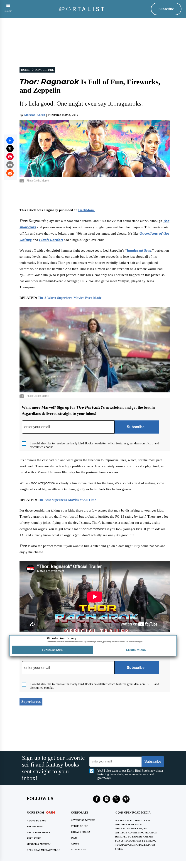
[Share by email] (10, 164)
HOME (25, 69)
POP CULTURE (44, 69)
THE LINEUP (34, 838)
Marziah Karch (34, 115)
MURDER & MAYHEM (38, 844)
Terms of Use (79, 826)
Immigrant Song (139, 250)
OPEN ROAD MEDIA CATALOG (43, 850)
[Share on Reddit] (10, 173)
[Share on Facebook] (10, 140)
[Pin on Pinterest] (10, 156)
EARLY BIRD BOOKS (38, 832)
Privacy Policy (81, 832)
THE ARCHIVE (35, 826)
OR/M (74, 838)
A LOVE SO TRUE (36, 820)
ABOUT (75, 843)
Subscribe (166, 9)
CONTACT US (78, 849)
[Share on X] (10, 148)
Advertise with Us (83, 820)
